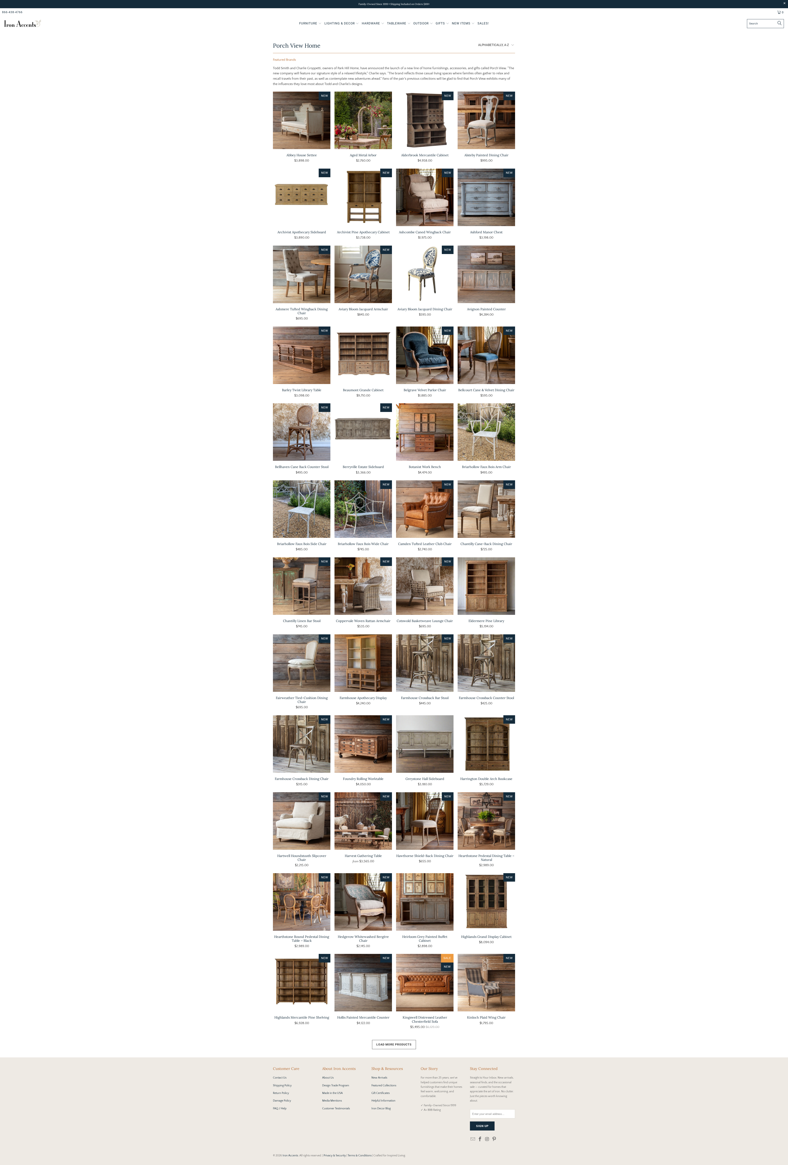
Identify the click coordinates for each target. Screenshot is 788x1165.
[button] (310, 23)
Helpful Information (383, 1100)
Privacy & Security (335, 1155)
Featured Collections (383, 1085)
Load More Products (394, 1044)
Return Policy (281, 1093)
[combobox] (765, 23)
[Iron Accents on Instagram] (487, 1139)
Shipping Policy (282, 1085)
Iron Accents (290, 1155)
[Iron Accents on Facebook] (480, 1139)
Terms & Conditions (360, 1155)
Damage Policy (282, 1100)
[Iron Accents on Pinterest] (494, 1139)
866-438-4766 (12, 12)
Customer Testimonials (336, 1108)
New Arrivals (379, 1077)
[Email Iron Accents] (473, 1139)
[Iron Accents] (22, 23)
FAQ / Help (279, 1108)
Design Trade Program (335, 1085)
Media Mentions (332, 1100)
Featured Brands (284, 60)
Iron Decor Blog (381, 1108)
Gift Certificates (380, 1093)
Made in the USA (332, 1093)
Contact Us (279, 1077)
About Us (328, 1077)
